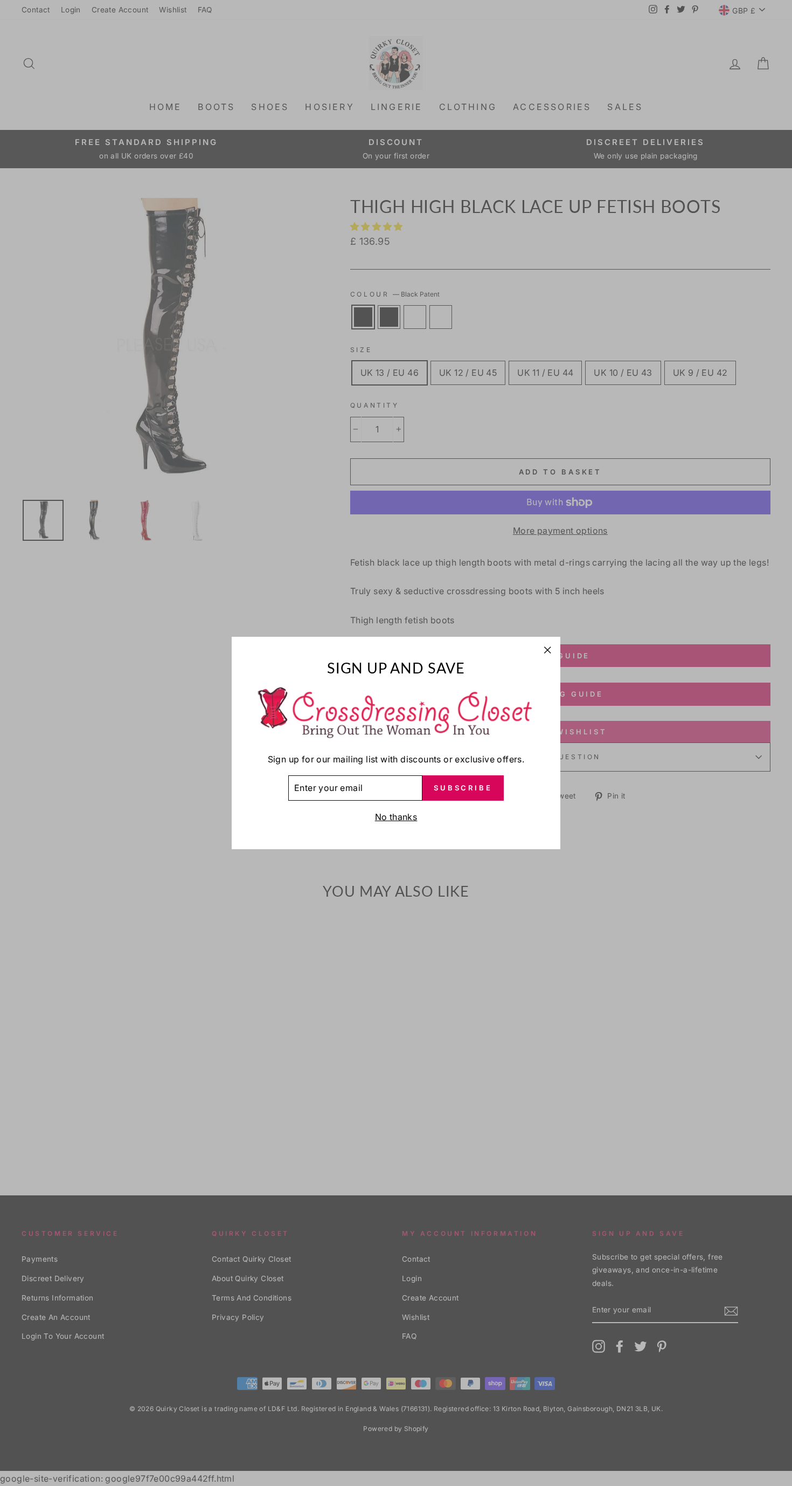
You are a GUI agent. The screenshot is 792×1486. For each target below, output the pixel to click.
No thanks (396, 816)
